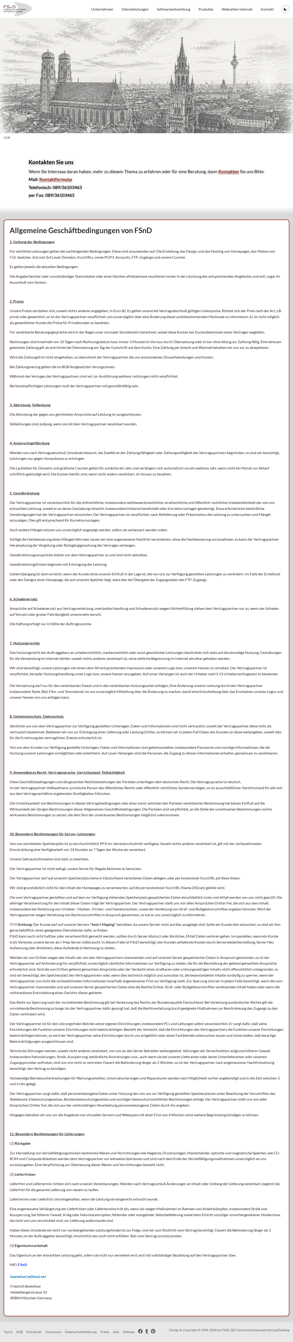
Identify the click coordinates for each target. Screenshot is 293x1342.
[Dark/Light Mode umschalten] (285, 9)
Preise (104, 1332)
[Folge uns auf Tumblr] (146, 1332)
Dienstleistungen (135, 9)
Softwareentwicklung (173, 9)
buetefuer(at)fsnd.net (28, 1276)
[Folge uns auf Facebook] (140, 1332)
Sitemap (128, 1332)
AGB (19, 1332)
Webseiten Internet (237, 9)
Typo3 (8, 1332)
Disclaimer (34, 1332)
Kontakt (267, 9)
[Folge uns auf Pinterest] (153, 1332)
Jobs (116, 1332)
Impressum (53, 1332)
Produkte (205, 9)
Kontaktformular (56, 179)
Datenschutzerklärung (81, 1332)
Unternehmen (102, 9)
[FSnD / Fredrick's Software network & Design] (18, 9)
